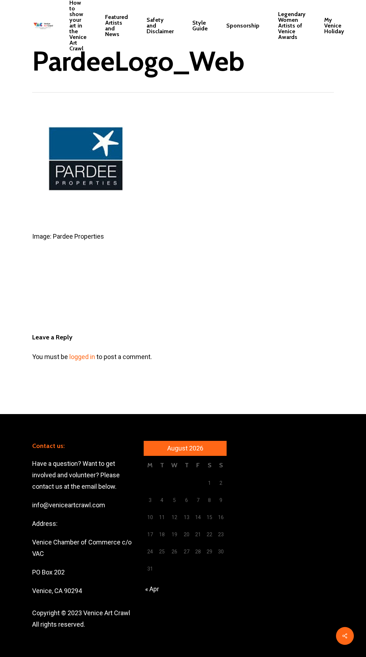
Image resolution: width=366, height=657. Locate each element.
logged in (82, 356)
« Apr (152, 589)
